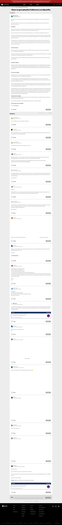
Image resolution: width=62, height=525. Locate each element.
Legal (3, 523)
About (14, 507)
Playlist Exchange (36, 74)
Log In (57, 4)
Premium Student (41, 513)
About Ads (25, 523)
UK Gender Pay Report (48, 523)
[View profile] (12, 16)
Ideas (37, 4)
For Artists (23, 507)
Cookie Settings (20, 523)
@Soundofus (33, 32)
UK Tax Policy (42, 523)
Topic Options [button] (12, 12)
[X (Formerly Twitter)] (56, 506)
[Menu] (60, 4)
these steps (37, 1)
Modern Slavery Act (36, 523)
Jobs (14, 509)
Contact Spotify (32, 513)
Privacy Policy (14, 523)
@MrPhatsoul (15, 469)
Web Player (32, 509)
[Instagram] (53, 506)
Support (31, 507)
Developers (23, 509)
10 (34, 501)
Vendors (23, 515)
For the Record (15, 511)
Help (24, 4)
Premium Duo (41, 509)
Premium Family (41, 511)
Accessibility (30, 523)
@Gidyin (17, 88)
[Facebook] (59, 506)
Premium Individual (42, 507)
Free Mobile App (33, 511)
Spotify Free (41, 515)
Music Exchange (12, 7)
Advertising (23, 511)
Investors (23, 513)
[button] (50, 16)
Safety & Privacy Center (8, 523)
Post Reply (48, 497)
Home (6, 7)
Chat (31, 4)
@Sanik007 (39, 36)
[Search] (54, 4)
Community (6, 4)
